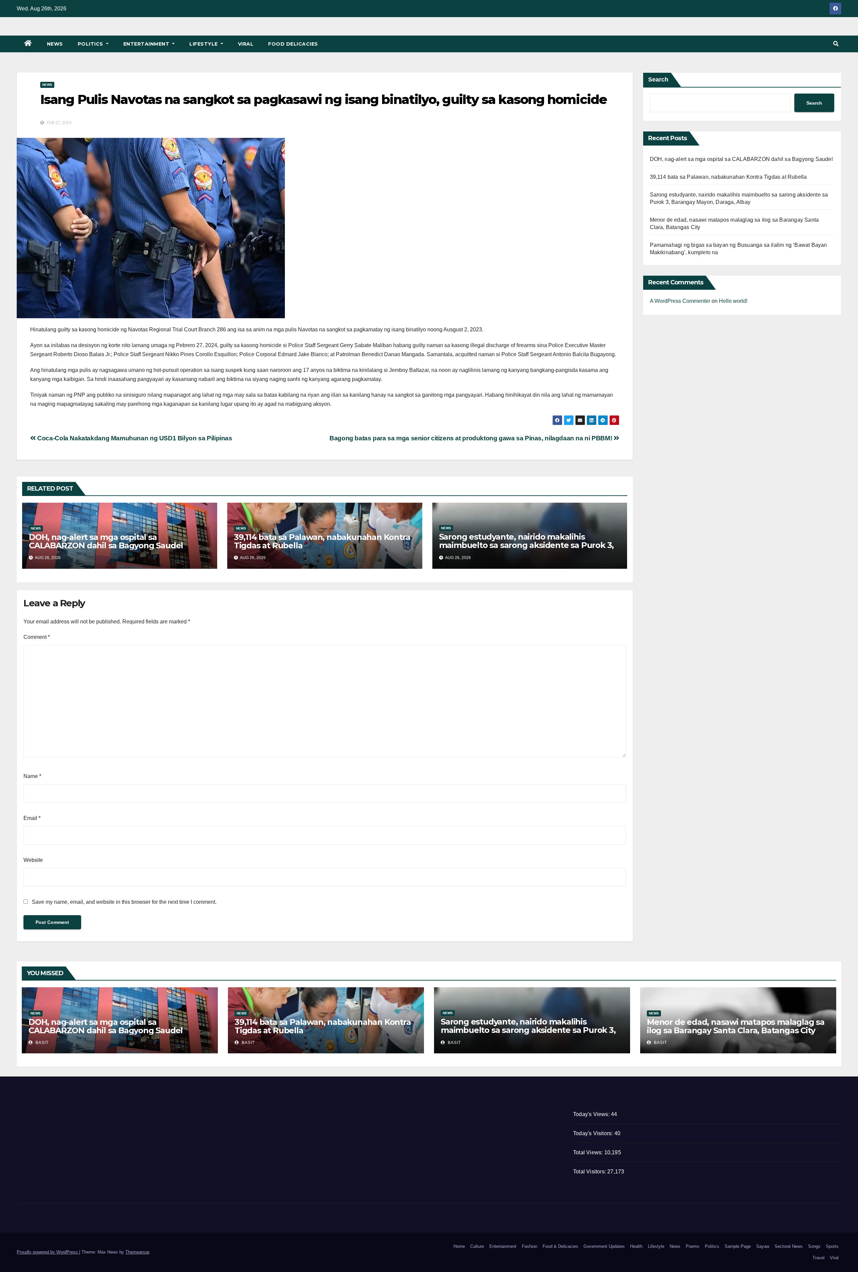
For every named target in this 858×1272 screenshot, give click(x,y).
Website (33, 860)
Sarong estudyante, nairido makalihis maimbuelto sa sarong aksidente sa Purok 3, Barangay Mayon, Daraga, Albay (526, 545)
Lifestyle (204, 44)
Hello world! (733, 301)
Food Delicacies (293, 44)
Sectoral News (789, 1246)
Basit (41, 1042)
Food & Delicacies (560, 1246)
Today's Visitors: (593, 1133)
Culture (477, 1246)
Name (32, 776)
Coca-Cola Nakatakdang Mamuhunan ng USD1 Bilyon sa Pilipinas (134, 438)
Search (658, 79)
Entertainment (147, 44)
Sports (832, 1246)
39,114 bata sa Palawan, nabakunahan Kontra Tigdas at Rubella (322, 541)
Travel (818, 1257)
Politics (91, 44)
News (55, 44)
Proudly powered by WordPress (48, 1252)
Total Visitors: (590, 1171)
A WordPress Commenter (680, 301)
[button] (836, 44)
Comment (36, 637)
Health (636, 1246)
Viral (246, 44)
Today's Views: (592, 1114)
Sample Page (738, 1246)
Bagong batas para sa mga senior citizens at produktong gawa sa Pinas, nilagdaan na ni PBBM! (471, 438)
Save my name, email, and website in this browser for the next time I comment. (124, 902)
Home (459, 1246)
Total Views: (588, 1152)
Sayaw (762, 1246)
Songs (814, 1246)
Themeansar (137, 1252)
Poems (692, 1246)
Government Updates (604, 1246)
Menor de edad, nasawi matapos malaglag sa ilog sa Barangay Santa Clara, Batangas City (735, 1026)
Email (32, 818)
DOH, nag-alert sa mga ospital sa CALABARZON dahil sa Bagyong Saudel (106, 541)
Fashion (529, 1246)
